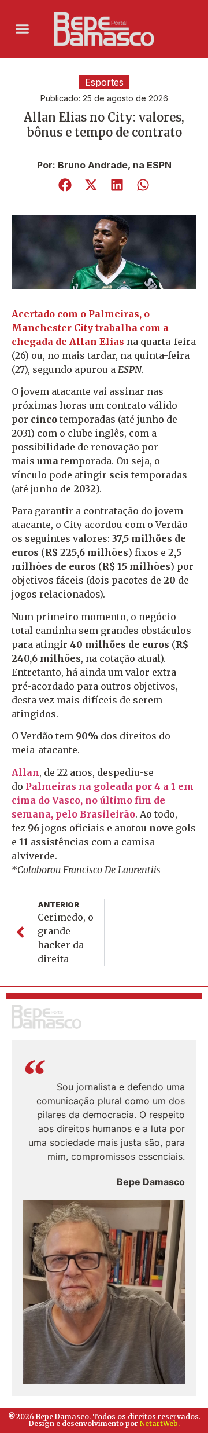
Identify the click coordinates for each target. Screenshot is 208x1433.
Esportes (104, 82)
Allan (25, 772)
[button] (23, 29)
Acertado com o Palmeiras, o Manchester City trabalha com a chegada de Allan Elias (90, 327)
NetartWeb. (160, 1423)
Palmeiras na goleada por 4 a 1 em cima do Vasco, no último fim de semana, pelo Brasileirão (103, 800)
